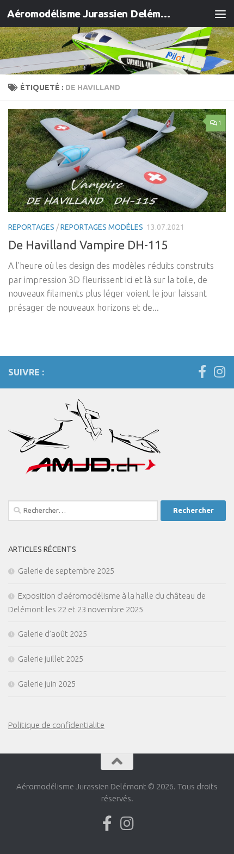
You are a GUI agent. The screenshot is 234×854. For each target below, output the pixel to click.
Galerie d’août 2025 (52, 633)
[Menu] (220, 13)
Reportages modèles (101, 227)
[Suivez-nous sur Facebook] (201, 371)
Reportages (31, 227)
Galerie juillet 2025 (50, 658)
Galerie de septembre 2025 (66, 570)
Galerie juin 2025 (47, 683)
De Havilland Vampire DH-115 (88, 245)
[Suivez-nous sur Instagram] (219, 371)
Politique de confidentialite (56, 725)
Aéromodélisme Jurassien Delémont (91, 14)
